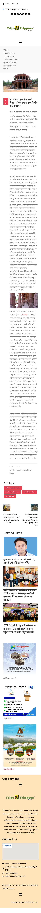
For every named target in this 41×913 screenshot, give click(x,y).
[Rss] (29, 14)
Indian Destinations (12, 492)
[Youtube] (20, 14)
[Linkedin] (23, 14)
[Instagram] (15, 14)
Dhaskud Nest (8, 769)
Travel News (10, 496)
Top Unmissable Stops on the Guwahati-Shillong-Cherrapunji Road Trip (30, 519)
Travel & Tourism (29, 492)
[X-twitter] (18, 14)
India (13, 53)
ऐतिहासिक (25, 315)
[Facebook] (12, 14)
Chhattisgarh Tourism (13, 488)
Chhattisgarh (10, 56)
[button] (20, 41)
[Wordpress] (26, 14)
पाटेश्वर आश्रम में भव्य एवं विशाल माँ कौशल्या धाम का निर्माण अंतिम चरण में (23, 102)
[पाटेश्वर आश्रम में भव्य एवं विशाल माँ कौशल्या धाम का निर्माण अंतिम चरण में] (20, 82)
